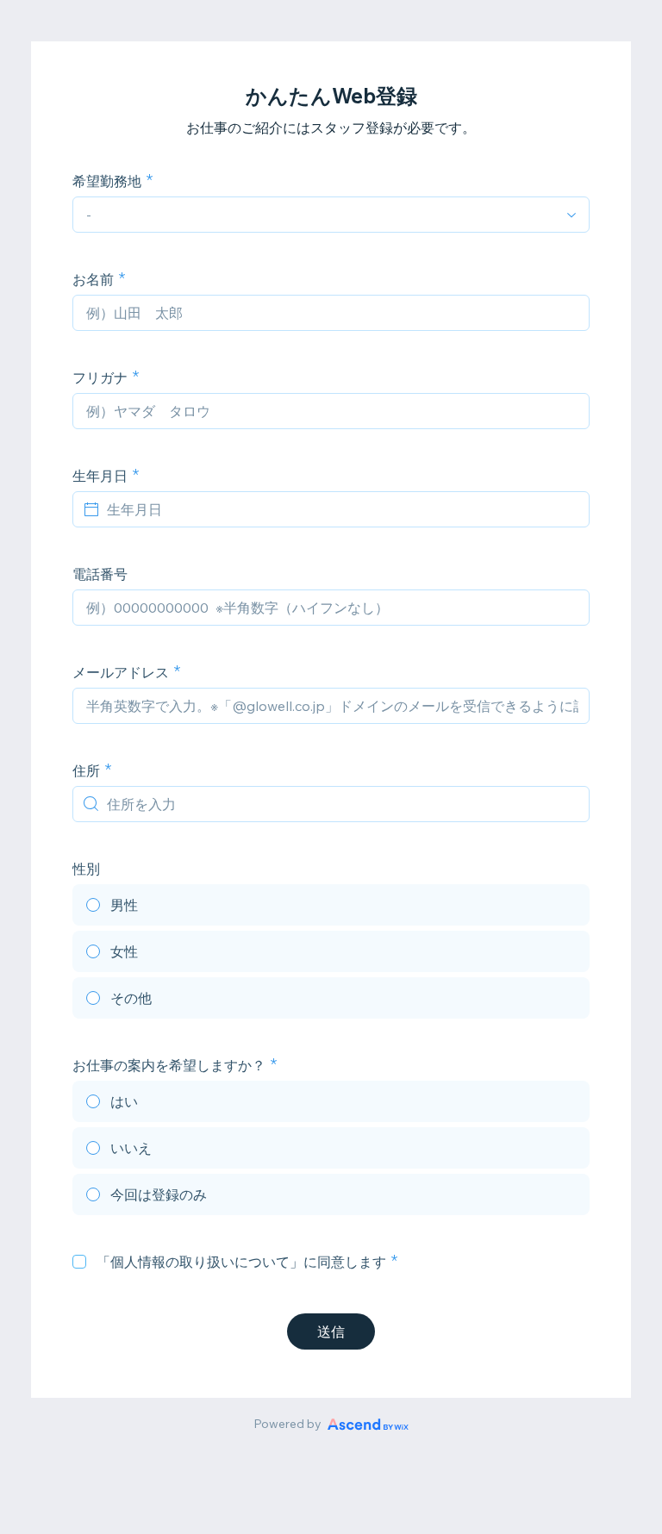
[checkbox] (79, 1261)
